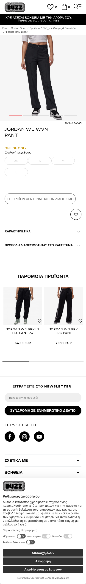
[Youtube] (39, 436)
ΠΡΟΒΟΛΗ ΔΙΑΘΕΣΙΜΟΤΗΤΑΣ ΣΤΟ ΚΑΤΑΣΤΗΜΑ (39, 245)
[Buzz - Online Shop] (15, 7)
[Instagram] (24, 436)
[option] (43, 78)
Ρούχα (46, 28)
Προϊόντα (35, 28)
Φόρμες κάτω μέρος (17, 31)
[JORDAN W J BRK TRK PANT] (63, 306)
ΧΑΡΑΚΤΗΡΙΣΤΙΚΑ (18, 231)
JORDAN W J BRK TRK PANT (64, 331)
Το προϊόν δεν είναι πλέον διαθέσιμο (40, 199)
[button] (75, 214)
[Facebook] (10, 436)
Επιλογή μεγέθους (18, 152)
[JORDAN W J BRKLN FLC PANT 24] (22, 306)
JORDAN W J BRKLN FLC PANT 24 (22, 331)
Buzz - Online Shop (14, 28)
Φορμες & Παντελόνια (65, 28)
